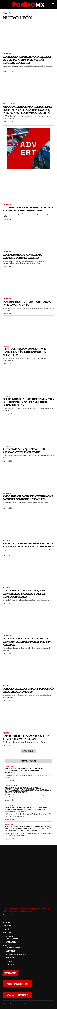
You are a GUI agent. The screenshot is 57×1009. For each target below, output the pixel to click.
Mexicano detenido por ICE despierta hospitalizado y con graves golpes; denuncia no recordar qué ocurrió (27, 109)
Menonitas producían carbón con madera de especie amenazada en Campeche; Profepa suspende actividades (26, 809)
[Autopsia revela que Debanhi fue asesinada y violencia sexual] (28, 430)
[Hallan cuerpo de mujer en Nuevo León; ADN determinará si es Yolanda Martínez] (28, 619)
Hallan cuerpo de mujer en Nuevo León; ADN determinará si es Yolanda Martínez (27, 641)
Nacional (7, 54)
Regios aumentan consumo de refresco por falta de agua (22, 256)
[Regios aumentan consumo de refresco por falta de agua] (28, 235)
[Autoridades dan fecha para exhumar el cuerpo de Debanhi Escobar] (28, 188)
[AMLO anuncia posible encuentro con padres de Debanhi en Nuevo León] (28, 477)
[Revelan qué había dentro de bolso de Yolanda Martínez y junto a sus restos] (28, 524)
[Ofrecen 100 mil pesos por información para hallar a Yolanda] (28, 669)
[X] (11, 915)
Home (5, 13)
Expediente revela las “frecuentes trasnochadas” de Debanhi (26, 737)
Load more (27, 751)
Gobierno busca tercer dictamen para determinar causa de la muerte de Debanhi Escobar (28, 402)
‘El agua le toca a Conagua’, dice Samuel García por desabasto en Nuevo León (24, 351)
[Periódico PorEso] (28, 4)
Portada (6, 346)
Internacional (9, 104)
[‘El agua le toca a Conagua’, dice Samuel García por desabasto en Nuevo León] (28, 330)
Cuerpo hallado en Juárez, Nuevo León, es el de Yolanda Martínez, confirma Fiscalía (25, 593)
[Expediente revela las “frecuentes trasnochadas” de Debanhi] (28, 716)
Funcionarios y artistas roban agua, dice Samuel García (26, 303)
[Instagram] (7, 915)
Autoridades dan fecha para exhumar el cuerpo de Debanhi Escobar (28, 209)
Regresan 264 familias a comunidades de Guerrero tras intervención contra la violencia (27, 59)
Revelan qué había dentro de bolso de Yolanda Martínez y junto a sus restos (28, 545)
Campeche (9, 805)
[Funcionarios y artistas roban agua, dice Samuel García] (28, 282)
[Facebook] (3, 915)
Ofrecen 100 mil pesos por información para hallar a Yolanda (28, 690)
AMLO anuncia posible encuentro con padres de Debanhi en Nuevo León (27, 498)
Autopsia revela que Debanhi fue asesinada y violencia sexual (24, 451)
